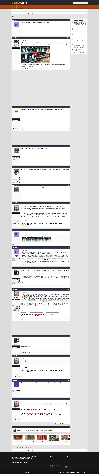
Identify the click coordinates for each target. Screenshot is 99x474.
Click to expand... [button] (45, 241)
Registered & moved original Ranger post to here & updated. (80, 23)
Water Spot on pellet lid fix (79, 44)
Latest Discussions (78, 20)
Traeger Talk (76, 42)
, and (29, 129)
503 (19, 159)
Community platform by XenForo (21, 472)
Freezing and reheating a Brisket (29, 442)
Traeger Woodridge (77, 31)
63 (19, 178)
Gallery (35, 7)
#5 (69, 166)
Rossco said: (24, 40)
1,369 (19, 50)
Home (14, 7)
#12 (69, 336)
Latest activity (71, 457)
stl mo (19, 217)
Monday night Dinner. (53, 442)
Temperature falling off (78, 49)
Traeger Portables (77, 26)
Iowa (19, 124)
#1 (69, 20)
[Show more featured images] (69, 437)
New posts (14, 9)
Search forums (21, 9)
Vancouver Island (17, 53)
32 (19, 197)
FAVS (47, 7)
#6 (69, 185)
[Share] (67, 20)
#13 (69, 355)
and (26, 68)
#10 (69, 268)
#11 (69, 289)
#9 (69, 247)
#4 (69, 146)
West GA (18, 198)
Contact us (67, 472)
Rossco (14, 18)
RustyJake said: (24, 232)
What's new (27, 7)
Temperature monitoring (79, 33)
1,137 (19, 215)
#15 (69, 398)
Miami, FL (18, 393)
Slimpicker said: (25, 250)
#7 (69, 202)
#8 (69, 230)
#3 (69, 107)
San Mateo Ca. (17, 181)
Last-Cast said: (24, 401)
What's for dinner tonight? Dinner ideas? (18, 442)
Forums (20, 7)
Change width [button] (62, 472)
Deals (41, 7)
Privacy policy (78, 472)
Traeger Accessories (77, 37)
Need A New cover (77, 39)
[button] (31, 7)
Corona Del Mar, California (17, 163)
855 (19, 122)
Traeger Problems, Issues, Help (79, 47)
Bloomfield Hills (17, 33)
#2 (69, 37)
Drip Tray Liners (77, 28)
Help (82, 472)
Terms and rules (72, 472)
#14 (69, 380)
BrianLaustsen (65, 463)
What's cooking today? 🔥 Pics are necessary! (41, 442)
